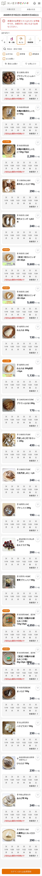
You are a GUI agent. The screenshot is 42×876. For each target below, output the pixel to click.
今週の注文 (11, 9)
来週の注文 (31, 9)
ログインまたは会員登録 (21, 871)
